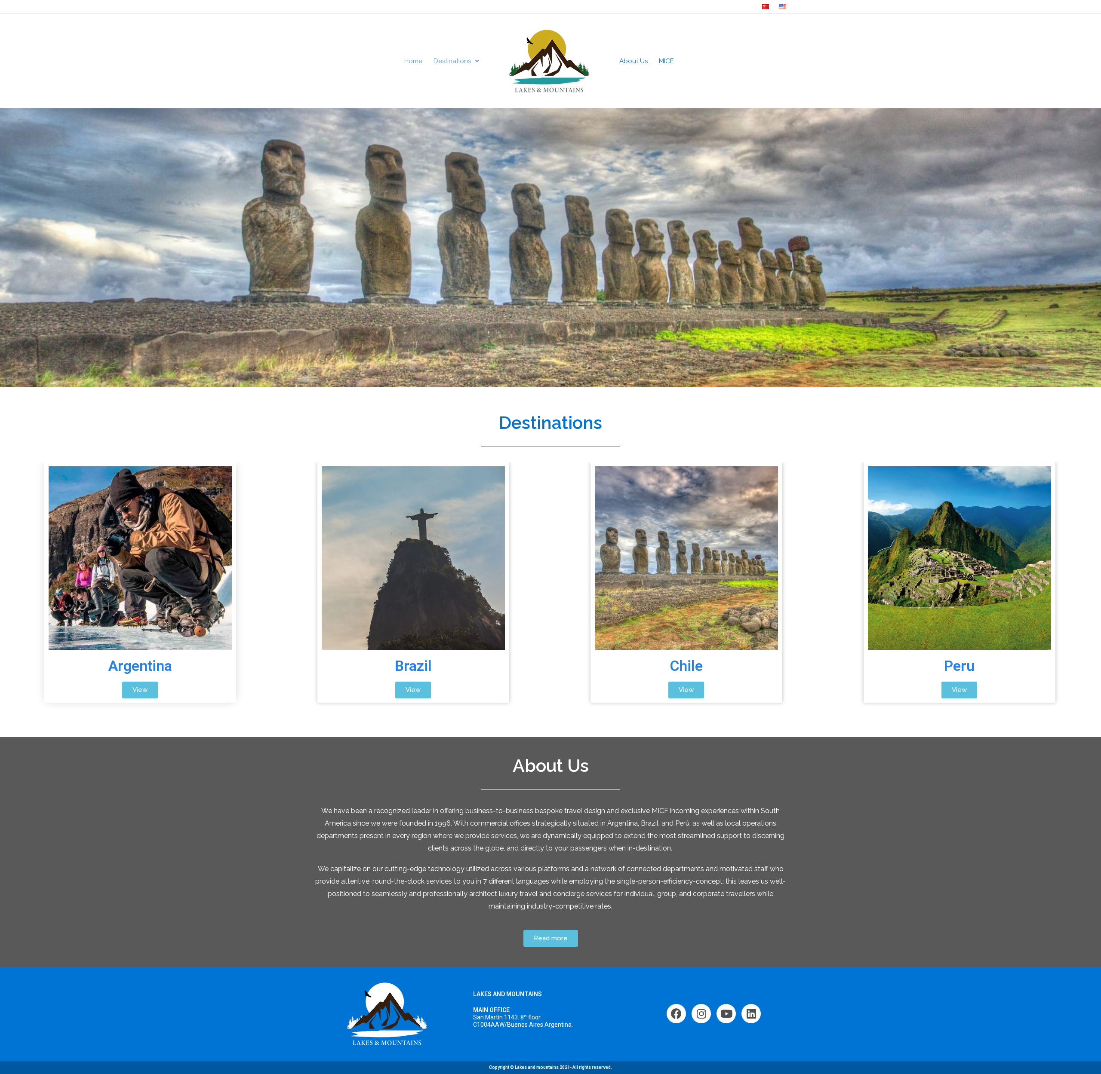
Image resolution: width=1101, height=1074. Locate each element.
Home (413, 61)
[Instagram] (701, 1013)
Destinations (452, 61)
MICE (666, 61)
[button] (140, 690)
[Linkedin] (751, 1013)
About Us (633, 61)
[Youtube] (726, 1013)
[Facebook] (676, 1013)
